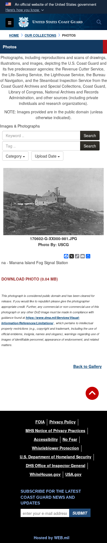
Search (90, 135)
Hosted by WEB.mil (51, 537)
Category (14, 156)
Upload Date (46, 156)
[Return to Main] (92, 396)
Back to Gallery (87, 366)
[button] (25, 10)
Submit (79, 513)
